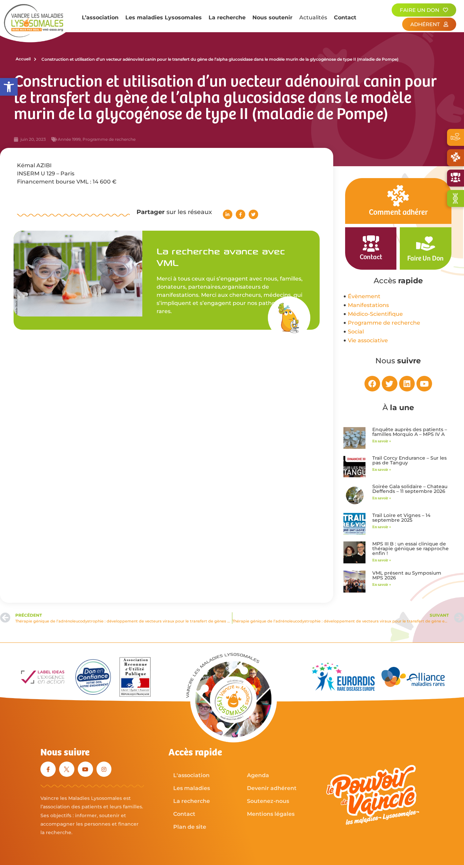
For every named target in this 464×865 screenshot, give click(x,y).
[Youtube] (424, 383)
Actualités (313, 17)
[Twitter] (389, 383)
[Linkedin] (407, 383)
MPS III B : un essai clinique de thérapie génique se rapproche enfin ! (410, 548)
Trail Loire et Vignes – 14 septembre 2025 (401, 517)
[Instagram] (104, 769)
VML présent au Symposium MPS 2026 (406, 575)
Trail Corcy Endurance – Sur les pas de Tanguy (409, 460)
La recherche (227, 17)
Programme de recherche (109, 139)
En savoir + (381, 441)
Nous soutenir (272, 17)
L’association (100, 17)
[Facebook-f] (48, 769)
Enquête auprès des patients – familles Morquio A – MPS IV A (409, 431)
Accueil (23, 58)
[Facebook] (372, 383)
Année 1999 (69, 139)
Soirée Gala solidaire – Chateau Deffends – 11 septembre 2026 (409, 488)
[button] (9, 87)
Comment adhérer (398, 212)
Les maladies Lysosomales (163, 17)
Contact (345, 17)
